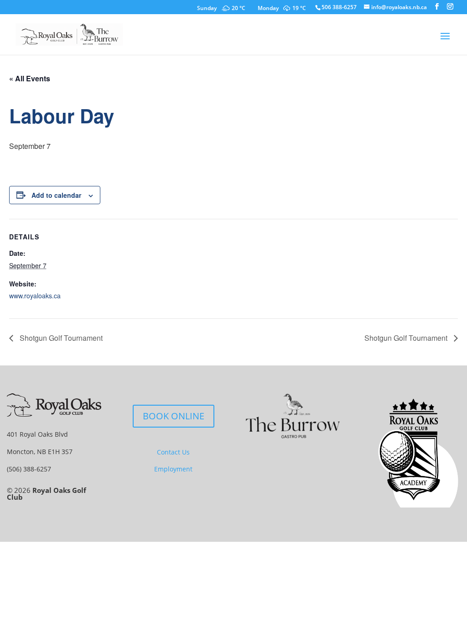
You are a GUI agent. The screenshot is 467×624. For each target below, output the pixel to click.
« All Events (29, 78)
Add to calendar (56, 195)
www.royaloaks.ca (35, 295)
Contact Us (173, 452)
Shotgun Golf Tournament (60, 338)
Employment (173, 469)
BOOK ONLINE (173, 416)
